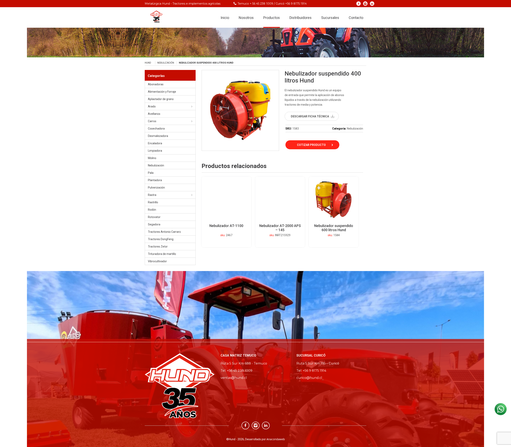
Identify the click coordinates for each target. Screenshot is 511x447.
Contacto (356, 18)
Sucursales (330, 18)
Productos (271, 18)
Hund (148, 62)
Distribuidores (300, 18)
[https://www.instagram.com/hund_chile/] (365, 3)
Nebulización (165, 62)
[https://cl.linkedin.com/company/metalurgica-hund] (372, 3)
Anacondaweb (275, 439)
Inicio (225, 18)
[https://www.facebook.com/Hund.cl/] (358, 3)
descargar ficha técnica (310, 116)
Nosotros (246, 18)
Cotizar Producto (311, 144)
